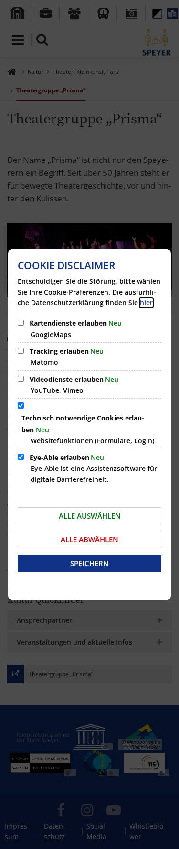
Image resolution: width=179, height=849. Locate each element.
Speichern (89, 563)
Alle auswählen (90, 515)
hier (146, 302)
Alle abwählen (89, 539)
